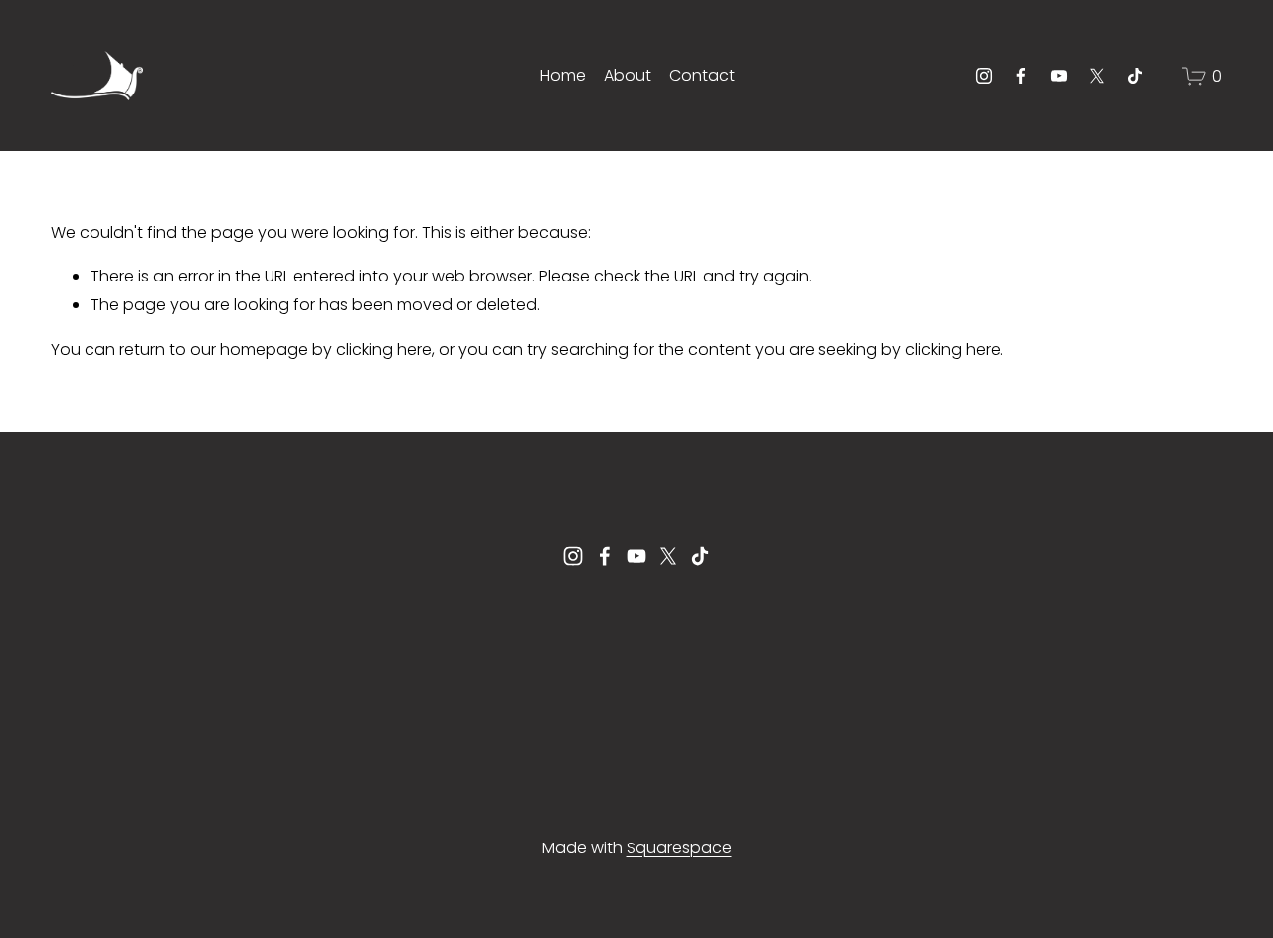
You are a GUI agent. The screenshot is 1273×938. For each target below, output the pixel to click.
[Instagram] (984, 76)
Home (563, 75)
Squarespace (679, 848)
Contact (702, 75)
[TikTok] (1135, 76)
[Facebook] (1021, 76)
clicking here (384, 349)
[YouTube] (1059, 76)
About (627, 75)
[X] (1097, 76)
